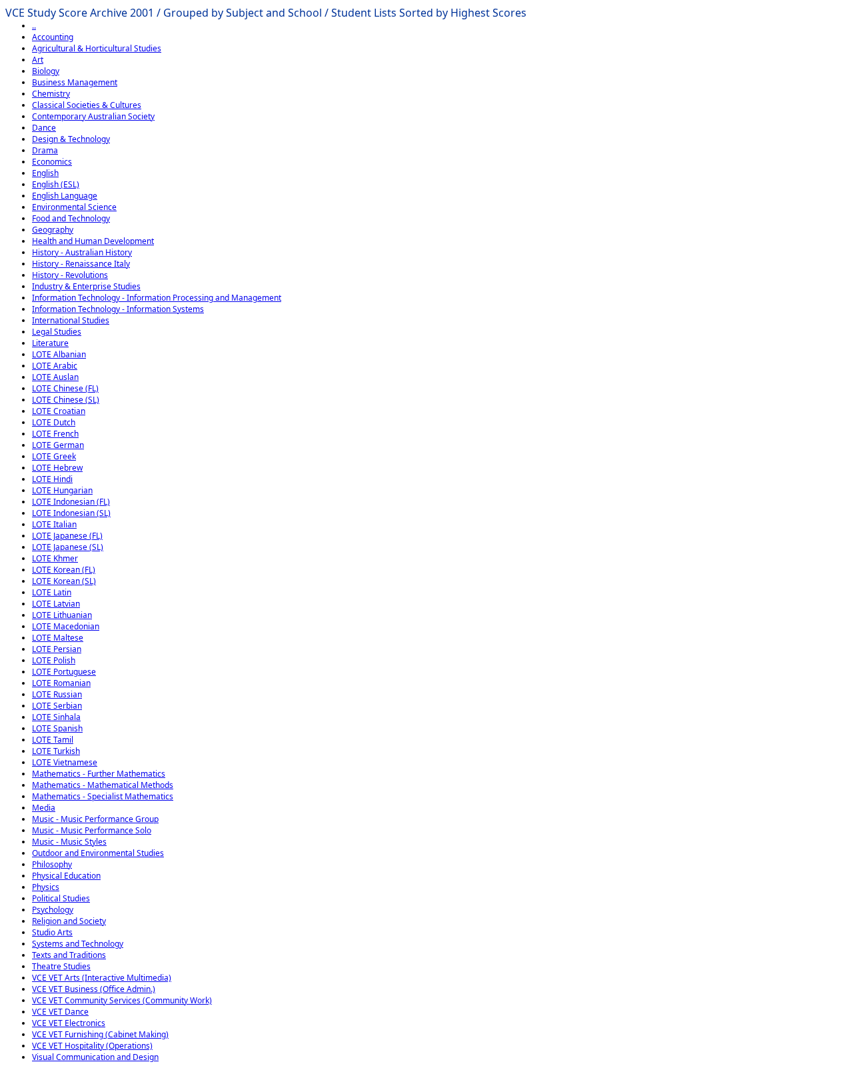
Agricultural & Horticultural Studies (96, 48)
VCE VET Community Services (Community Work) (122, 1000)
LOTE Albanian (59, 354)
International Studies (70, 320)
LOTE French (55, 433)
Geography (52, 229)
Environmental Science (74, 207)
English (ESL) (55, 184)
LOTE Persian (56, 649)
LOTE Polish (53, 660)
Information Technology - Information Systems (118, 309)
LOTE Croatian (58, 411)
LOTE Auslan (55, 377)
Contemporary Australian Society (93, 116)
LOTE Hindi (52, 479)
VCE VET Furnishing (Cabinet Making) (100, 1034)
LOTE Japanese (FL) (67, 535)
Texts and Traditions (69, 955)
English (45, 173)
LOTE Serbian (57, 705)
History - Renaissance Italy (81, 263)
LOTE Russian (57, 694)
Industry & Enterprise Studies (86, 286)
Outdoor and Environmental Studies (98, 853)
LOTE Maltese (57, 637)
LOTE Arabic (54, 365)
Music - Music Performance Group (95, 819)
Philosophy (52, 864)
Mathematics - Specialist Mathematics (102, 796)
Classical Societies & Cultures (86, 105)
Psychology (52, 909)
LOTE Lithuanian (62, 615)
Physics (45, 887)
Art (37, 59)
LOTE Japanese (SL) (67, 547)
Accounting (52, 37)
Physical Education (66, 875)
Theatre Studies (61, 966)
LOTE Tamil (52, 739)
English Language (64, 195)
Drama (45, 150)
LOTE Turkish (56, 751)
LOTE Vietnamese (64, 762)
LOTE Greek (54, 456)
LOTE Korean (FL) (63, 569)
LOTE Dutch (53, 422)
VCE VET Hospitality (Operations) (92, 1045)
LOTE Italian (54, 524)
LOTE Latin (51, 592)
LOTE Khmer (55, 558)
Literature (50, 343)
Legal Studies (56, 331)
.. (34, 25)
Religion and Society (69, 921)
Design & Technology (71, 139)
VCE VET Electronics (68, 1023)
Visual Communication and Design (95, 1057)
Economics (52, 161)
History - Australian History (82, 252)
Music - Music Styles (69, 841)
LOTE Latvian (56, 603)
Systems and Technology (77, 943)
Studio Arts (52, 932)
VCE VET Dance (60, 1011)
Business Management (74, 82)
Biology (45, 71)
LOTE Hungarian (62, 490)
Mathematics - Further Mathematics (98, 773)
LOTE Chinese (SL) (65, 399)
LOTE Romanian (61, 683)
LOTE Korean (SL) (64, 581)
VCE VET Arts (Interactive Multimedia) (101, 977)
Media (43, 807)
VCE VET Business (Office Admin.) (93, 989)
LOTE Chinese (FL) (65, 388)
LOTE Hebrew (57, 467)
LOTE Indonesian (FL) (71, 501)
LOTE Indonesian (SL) (71, 513)
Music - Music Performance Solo (91, 830)
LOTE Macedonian (65, 626)
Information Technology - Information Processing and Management (156, 297)
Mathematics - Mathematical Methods (102, 785)
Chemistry (51, 93)
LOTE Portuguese (64, 671)
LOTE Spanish (57, 728)
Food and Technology (71, 218)
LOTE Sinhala (56, 717)
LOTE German (58, 445)
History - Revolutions (70, 275)
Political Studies (61, 898)
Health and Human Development (93, 241)
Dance (44, 127)
